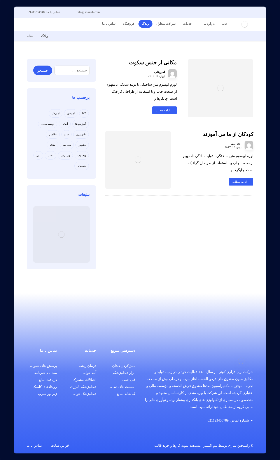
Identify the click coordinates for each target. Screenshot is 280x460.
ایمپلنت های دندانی (122, 387)
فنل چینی (128, 380)
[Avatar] (172, 73)
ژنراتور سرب (47, 394)
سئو (66, 134)
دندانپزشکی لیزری (83, 387)
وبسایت (81, 155)
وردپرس (65, 155)
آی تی (65, 123)
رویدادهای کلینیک (45, 387)
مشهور (82, 144)
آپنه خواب (89, 373)
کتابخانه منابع (126, 394)
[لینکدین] (69, 24)
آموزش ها (80, 123)
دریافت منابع (47, 380)
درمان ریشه (87, 366)
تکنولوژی (81, 134)
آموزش (56, 113)
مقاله (52, 144)
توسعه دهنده (47, 123)
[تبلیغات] (61, 234)
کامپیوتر (81, 165)
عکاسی (53, 134)
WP (84, 113)
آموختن (71, 113)
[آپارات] (76, 24)
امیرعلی (159, 72)
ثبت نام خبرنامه (45, 373)
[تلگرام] (62, 24)
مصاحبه (67, 144)
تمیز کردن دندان (123, 366)
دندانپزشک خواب (84, 394)
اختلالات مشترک (84, 380)
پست (50, 155)
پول (38, 155)
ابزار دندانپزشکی (123, 373)
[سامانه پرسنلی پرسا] (57, 36)
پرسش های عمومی (43, 366)
